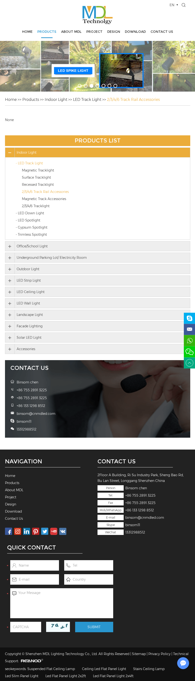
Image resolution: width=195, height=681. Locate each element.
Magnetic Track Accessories (44, 199)
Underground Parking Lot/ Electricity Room (52, 257)
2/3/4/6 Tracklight (35, 206)
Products (46, 31)
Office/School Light (32, 246)
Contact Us (162, 31)
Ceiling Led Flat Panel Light (104, 669)
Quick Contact (31, 547)
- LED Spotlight (28, 220)
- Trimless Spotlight (31, 234)
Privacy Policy (159, 654)
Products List (98, 140)
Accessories (26, 349)
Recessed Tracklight (38, 184)
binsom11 (132, 525)
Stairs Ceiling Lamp (149, 669)
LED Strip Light (29, 280)
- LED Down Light (30, 213)
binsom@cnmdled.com (144, 517)
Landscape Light (30, 315)
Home (27, 31)
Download (135, 31)
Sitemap (139, 654)
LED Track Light (87, 99)
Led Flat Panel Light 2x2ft (65, 676)
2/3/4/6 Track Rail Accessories (133, 99)
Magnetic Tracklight (38, 170)
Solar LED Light (29, 337)
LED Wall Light (28, 303)
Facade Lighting (30, 326)
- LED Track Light (29, 163)
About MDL (71, 31)
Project (94, 31)
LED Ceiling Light (30, 292)
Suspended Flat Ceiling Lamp (51, 669)
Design (113, 31)
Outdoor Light (28, 269)
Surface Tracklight (36, 177)
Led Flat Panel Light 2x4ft (113, 676)
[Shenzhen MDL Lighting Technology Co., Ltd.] (97, 15)
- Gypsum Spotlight (31, 227)
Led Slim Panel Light (21, 676)
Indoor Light (56, 99)
